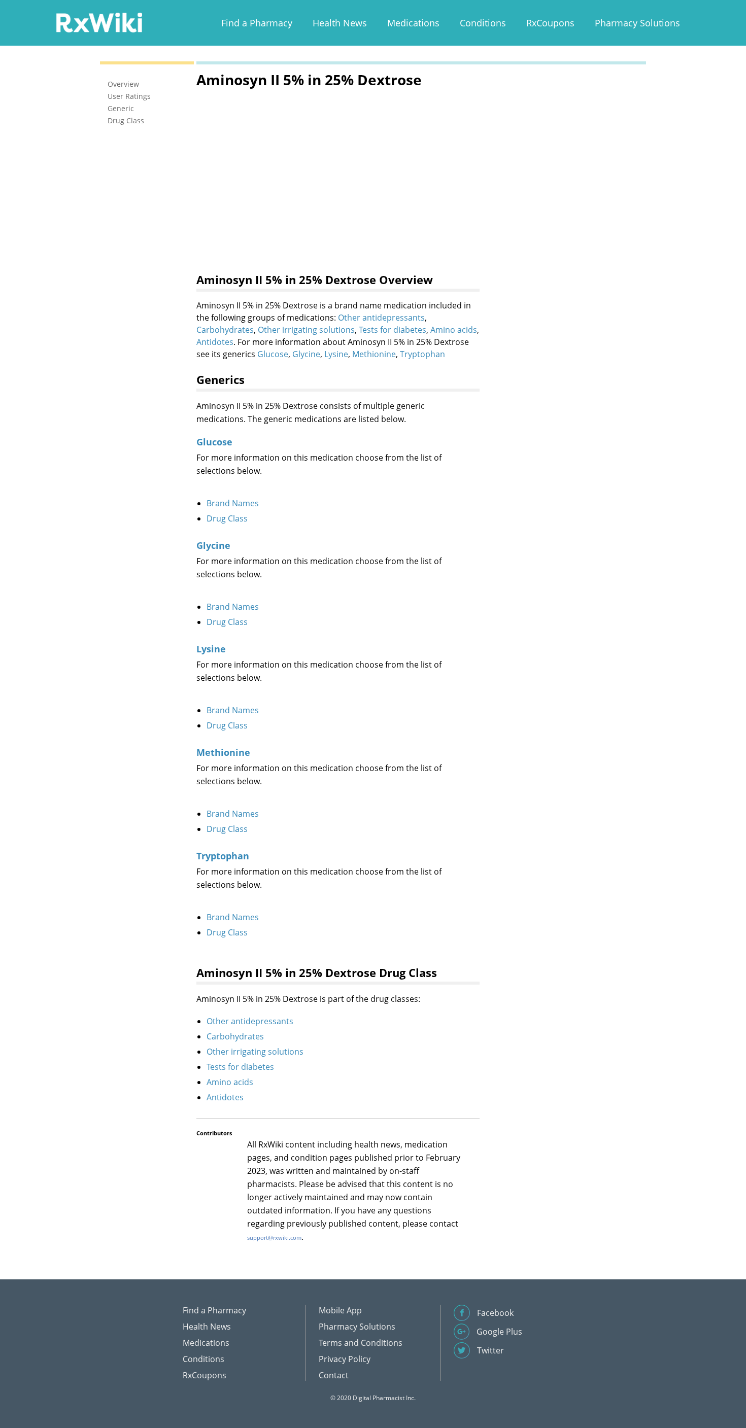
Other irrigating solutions (306, 329)
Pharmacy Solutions (637, 23)
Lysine (336, 354)
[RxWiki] (99, 22)
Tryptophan (422, 354)
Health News (340, 23)
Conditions (483, 23)
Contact (334, 1375)
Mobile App (340, 1310)
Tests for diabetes (392, 329)
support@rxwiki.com (274, 1237)
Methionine (374, 354)
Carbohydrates (225, 329)
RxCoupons (550, 23)
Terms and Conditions (360, 1342)
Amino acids (453, 329)
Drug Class (227, 518)
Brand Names (233, 503)
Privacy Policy (344, 1359)
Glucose (272, 354)
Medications (413, 23)
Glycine (306, 354)
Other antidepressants (381, 317)
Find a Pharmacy (256, 23)
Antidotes (214, 341)
